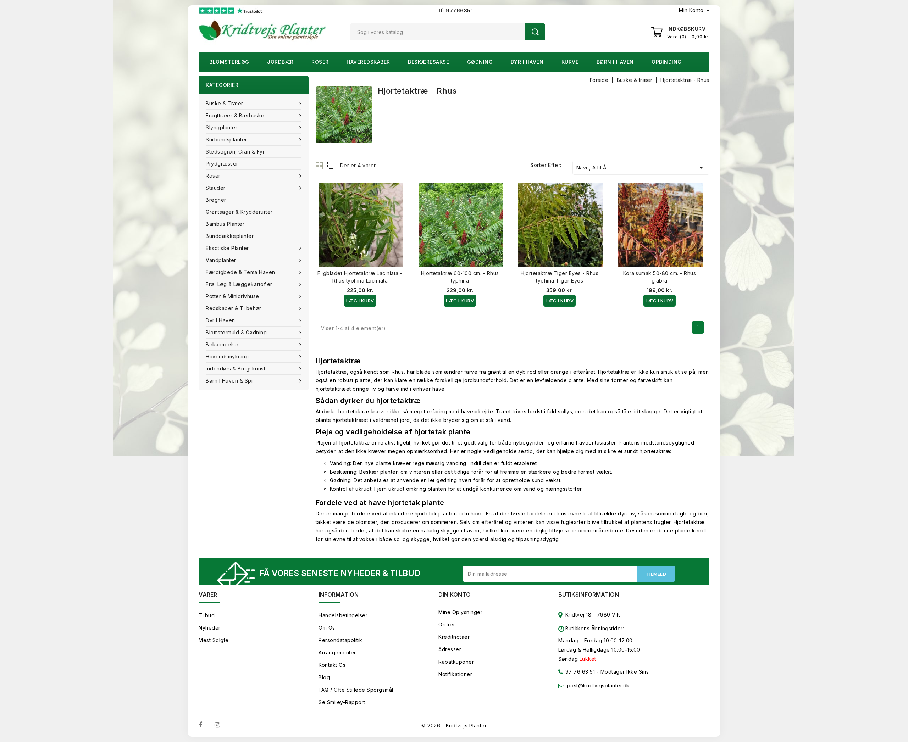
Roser (320, 62)
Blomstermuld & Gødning (236, 332)
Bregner (216, 200)
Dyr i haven (527, 62)
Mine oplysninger (460, 612)
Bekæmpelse (222, 344)
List (330, 165)
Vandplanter (221, 260)
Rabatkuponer (456, 662)
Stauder (216, 188)
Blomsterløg (229, 62)
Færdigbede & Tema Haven (240, 272)
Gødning (480, 62)
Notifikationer (455, 674)
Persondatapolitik (340, 640)
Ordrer (446, 624)
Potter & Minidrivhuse (232, 296)
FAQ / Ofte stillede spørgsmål (356, 690)
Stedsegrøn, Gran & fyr (235, 152)
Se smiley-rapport (342, 702)
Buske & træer (224, 103)
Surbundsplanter (226, 139)
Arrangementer (337, 652)
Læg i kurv (360, 300)
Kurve (570, 62)
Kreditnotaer (454, 637)
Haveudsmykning (227, 356)
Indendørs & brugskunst (235, 369)
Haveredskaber (368, 62)
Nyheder (210, 628)
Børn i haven (615, 62)
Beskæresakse (428, 62)
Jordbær (280, 62)
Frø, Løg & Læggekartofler (239, 284)
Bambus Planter (225, 224)
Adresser (449, 649)
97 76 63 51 (579, 672)
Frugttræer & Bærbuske (235, 115)
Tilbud (207, 615)
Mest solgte (214, 640)
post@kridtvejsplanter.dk (598, 685)
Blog (324, 677)
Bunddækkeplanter (230, 236)
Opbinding (667, 62)
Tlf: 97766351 (454, 10)
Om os (327, 628)
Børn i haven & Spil (230, 381)
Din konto (454, 594)
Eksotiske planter (227, 248)
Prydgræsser (222, 164)
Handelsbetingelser (343, 615)
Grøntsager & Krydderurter (239, 212)
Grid (320, 165)
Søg (535, 31)
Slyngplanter (221, 127)
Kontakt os (332, 665)
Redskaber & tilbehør (233, 308)
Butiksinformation (588, 594)
